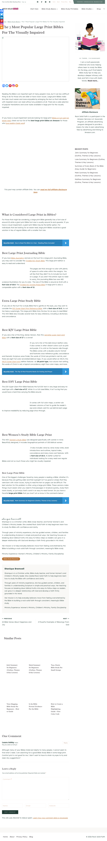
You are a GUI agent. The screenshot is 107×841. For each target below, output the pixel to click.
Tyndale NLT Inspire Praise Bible (32, 285)
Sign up (24, 2)
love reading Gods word (15, 123)
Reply (66, 743)
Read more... (93, 81)
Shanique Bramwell (11, 519)
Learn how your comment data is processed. (50, 818)
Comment (7, 779)
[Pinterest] (49, 2)
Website (52, 806)
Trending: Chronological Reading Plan (89, 1)
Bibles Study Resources (11, 559)
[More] (16, 85)
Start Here (34, 9)
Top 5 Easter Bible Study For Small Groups (56, 667)
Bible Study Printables (69, 9)
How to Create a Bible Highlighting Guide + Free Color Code (57, 709)
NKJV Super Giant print (11, 361)
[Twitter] (41, 2)
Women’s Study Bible (17, 440)
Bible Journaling (17, 258)
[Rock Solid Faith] (10, 9)
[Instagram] (45, 2)
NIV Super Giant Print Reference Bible (27, 308)
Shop (99, 9)
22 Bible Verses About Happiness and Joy (16, 622)
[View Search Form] (104, 9)
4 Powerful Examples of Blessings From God (53, 622)
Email (28, 806)
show (21, 204)
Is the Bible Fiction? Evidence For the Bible (35, 706)
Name (5, 806)
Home (54, 1)
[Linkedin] (1, 17)
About (58, 1)
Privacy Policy (64, 1)
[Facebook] (37, 2)
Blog (70, 1)
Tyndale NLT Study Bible (35, 261)
